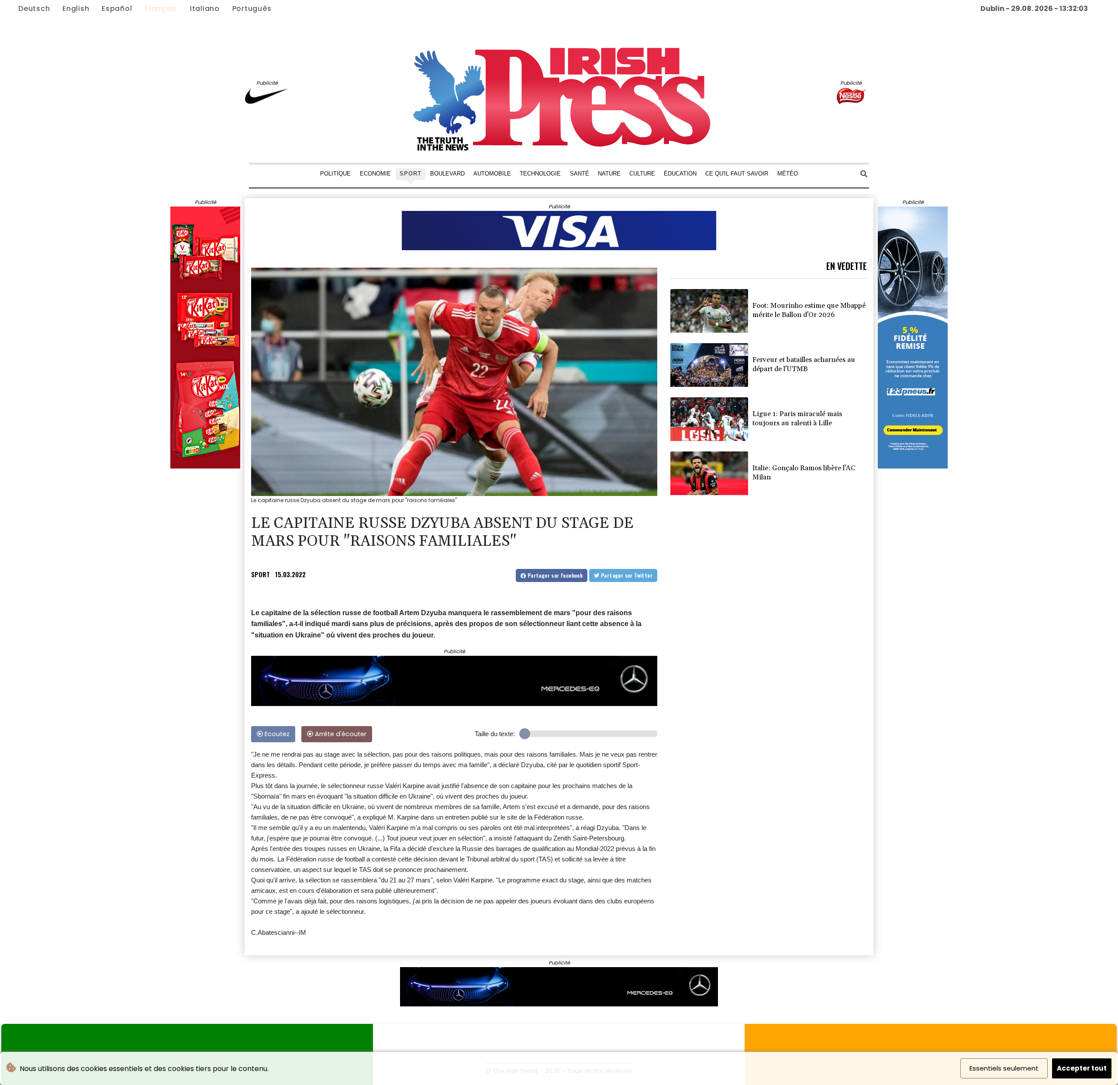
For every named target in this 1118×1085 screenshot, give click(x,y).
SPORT (260, 574)
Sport (410, 173)
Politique (335, 173)
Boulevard (447, 173)
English (75, 8)
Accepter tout (1082, 1068)
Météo (787, 173)
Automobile (492, 173)
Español (117, 8)
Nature (609, 173)
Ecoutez (276, 734)
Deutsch (34, 8)
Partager (554, 575)
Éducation (680, 173)
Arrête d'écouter (339, 734)
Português (252, 8)
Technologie (540, 173)
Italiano (205, 8)
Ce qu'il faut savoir (736, 173)
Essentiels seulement (1004, 1068)
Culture (642, 173)
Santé (579, 173)
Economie (375, 173)
